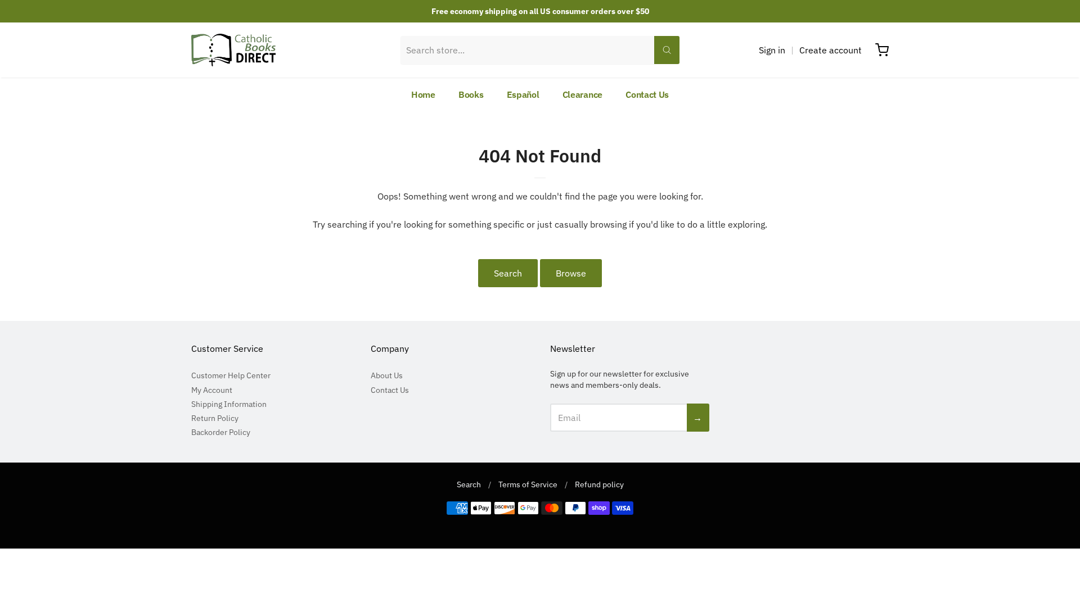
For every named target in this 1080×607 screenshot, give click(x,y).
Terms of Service (527, 484)
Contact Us (647, 94)
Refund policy (599, 484)
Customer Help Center (231, 375)
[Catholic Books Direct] (233, 50)
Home (423, 94)
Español (523, 94)
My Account (211, 390)
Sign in (772, 50)
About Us (387, 375)
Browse (571, 273)
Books (471, 94)
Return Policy (214, 418)
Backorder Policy (220, 432)
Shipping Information (229, 404)
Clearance (582, 94)
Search (508, 273)
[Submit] (667, 50)
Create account (830, 50)
